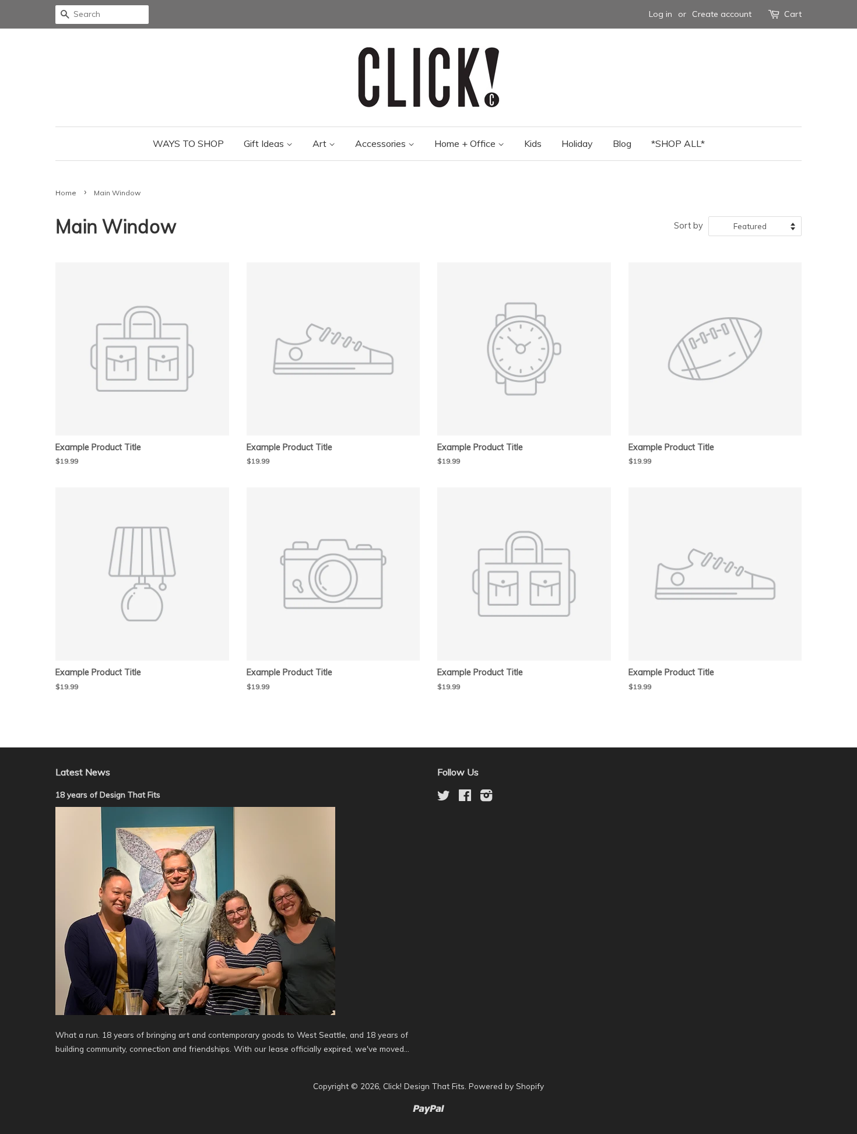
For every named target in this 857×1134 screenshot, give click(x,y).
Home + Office (466, 143)
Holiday (577, 143)
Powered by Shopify (506, 1086)
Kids (533, 143)
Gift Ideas (265, 143)
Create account (721, 14)
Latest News (82, 772)
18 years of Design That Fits (107, 794)
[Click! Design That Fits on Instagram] (486, 797)
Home (65, 192)
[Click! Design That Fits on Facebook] (465, 797)
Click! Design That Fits (424, 1086)
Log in (660, 14)
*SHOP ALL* (678, 143)
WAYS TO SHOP (188, 143)
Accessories (381, 143)
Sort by (688, 225)
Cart (793, 14)
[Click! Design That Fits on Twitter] (443, 797)
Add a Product (352, 523)
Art (320, 143)
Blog (622, 143)
